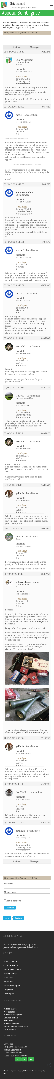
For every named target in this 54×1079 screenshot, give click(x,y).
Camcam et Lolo (11, 1017)
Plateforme (8, 1020)
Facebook (10, 623)
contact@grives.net (12, 1050)
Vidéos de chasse (11, 1023)
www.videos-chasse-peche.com (22, 730)
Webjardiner (9, 1012)
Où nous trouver (10, 965)
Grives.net (17, 3)
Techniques (8, 993)
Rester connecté (13, 901)
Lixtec (5, 1073)
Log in (7, 918)
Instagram (41, 621)
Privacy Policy (10, 973)
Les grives (8, 989)
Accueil (6, 22)
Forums (14, 22)
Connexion (10, 907)
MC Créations (10, 1029)
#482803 (45, 433)
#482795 (45, 387)
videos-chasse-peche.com (16, 1026)
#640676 (45, 528)
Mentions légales (9, 1071)
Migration (8, 981)
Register (18, 918)
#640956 (45, 574)
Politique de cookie (12, 969)
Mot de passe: (10, 892)
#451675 (46, 184)
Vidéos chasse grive (13, 1014)
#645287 (45, 822)
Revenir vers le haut (49, 1065)
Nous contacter (10, 961)
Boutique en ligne (11, 985)
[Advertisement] (28, 41)
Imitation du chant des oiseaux (34, 22)
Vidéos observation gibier (36, 732)
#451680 (45, 285)
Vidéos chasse (10, 1009)
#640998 (45, 738)
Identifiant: (9, 883)
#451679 (46, 242)
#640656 (45, 485)
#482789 (45, 338)
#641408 (45, 784)
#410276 (46, 52)
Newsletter (8, 977)
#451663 (46, 107)
